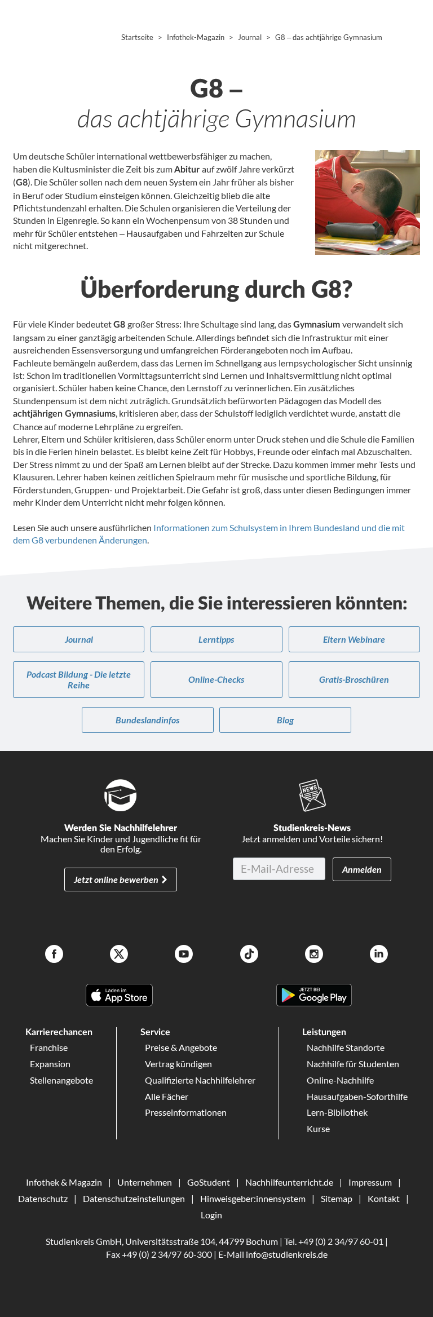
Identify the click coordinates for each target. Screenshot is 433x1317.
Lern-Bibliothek (337, 1112)
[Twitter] (119, 955)
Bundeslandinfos (147, 719)
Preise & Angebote (181, 1047)
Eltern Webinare (354, 639)
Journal (79, 639)
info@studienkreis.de (287, 1254)
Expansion (50, 1063)
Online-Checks (216, 679)
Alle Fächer (166, 1096)
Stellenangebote (61, 1080)
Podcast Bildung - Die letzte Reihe (78, 679)
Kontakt (384, 1198)
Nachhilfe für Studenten (353, 1063)
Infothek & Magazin (64, 1182)
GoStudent (208, 1182)
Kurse (318, 1128)
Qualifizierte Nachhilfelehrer (200, 1080)
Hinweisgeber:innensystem (253, 1198)
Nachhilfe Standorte (346, 1047)
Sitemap (336, 1198)
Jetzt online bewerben (116, 879)
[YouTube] (184, 955)
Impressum (370, 1182)
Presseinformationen (186, 1112)
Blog (285, 719)
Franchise (49, 1047)
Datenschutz (43, 1198)
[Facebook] (54, 955)
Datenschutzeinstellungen (134, 1198)
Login (211, 1214)
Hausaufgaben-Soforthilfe (357, 1096)
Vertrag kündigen (178, 1063)
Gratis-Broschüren (354, 679)
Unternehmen (144, 1182)
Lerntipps (216, 639)
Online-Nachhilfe (340, 1080)
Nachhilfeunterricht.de (289, 1182)
